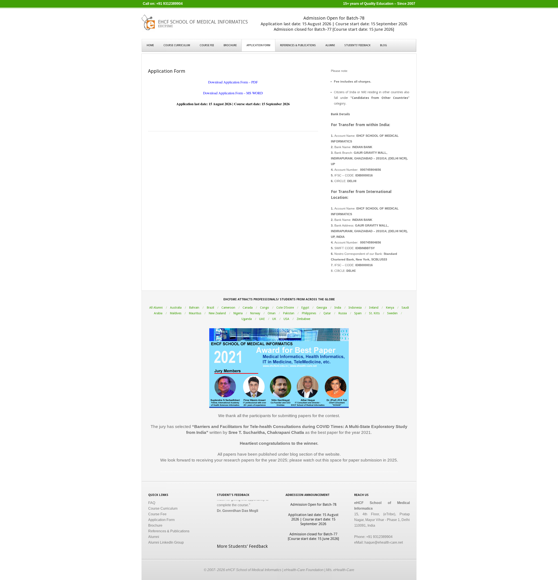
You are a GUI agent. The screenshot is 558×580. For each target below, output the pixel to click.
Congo (264, 307)
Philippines (309, 313)
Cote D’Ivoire (285, 307)
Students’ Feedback (357, 45)
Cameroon (228, 307)
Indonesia (355, 307)
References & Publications (298, 45)
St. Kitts (374, 313)
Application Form (258, 45)
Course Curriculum (176, 45)
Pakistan (288, 313)
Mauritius (195, 313)
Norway (255, 313)
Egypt (305, 307)
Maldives (175, 313)
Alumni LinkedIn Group (166, 542)
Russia (342, 313)
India (337, 307)
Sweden (392, 313)
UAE (262, 319)
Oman (272, 313)
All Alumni (156, 307)
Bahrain (194, 307)
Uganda (247, 319)
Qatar (327, 313)
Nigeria (238, 313)
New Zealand (217, 313)
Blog (383, 45)
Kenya (390, 307)
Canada (248, 307)
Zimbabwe (303, 319)
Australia (176, 307)
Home (150, 45)
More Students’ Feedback (242, 546)
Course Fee (207, 45)
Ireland (373, 307)
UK (274, 319)
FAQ (151, 503)
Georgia (321, 307)
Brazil (210, 307)
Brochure (230, 45)
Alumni (330, 45)
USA (286, 319)
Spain (358, 313)
